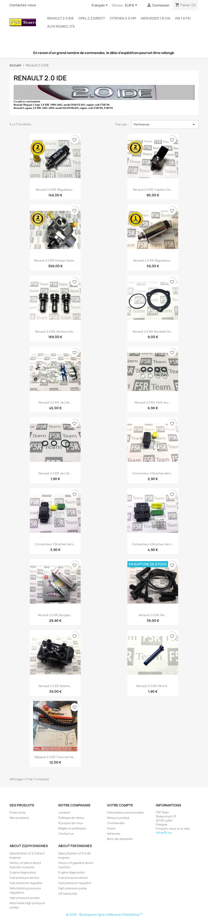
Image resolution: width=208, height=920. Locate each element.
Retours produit (118, 818)
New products (19, 818)
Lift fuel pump (67, 893)
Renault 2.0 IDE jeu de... (55, 402)
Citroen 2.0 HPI (123, 18)
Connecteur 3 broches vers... (55, 544)
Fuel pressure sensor (24, 878)
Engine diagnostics (23, 872)
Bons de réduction (120, 839)
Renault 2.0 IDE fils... (153, 615)
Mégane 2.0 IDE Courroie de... (55, 757)
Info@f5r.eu (164, 832)
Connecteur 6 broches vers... (152, 544)
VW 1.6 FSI (183, 18)
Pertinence (165, 124)
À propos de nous (70, 823)
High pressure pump (72, 888)
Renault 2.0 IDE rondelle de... (153, 331)
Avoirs (111, 828)
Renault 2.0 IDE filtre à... (152, 686)
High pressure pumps (25, 898)
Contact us (66, 834)
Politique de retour (71, 818)
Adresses (113, 834)
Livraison (64, 812)
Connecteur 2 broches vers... (152, 473)
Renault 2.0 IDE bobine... (55, 686)
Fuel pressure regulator (26, 883)
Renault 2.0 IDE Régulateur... (55, 190)
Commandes (116, 823)
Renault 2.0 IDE (60, 18)
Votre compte (120, 805)
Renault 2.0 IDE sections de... (55, 331)
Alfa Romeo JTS (61, 26)
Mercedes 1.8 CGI (155, 18)
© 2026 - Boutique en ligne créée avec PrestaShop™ (104, 914)
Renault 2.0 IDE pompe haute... (55, 260)
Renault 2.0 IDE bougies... (55, 615)
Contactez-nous (23, 5)
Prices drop (18, 812)
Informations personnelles (125, 812)
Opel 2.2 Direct (91, 18)
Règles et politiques (72, 828)
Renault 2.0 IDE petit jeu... (153, 402)
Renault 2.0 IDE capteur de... (153, 190)
